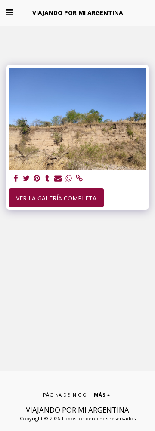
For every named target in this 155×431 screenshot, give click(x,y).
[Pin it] (37, 178)
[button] (9, 12)
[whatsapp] (69, 178)
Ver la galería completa (56, 198)
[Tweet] (27, 178)
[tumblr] (48, 178)
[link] (79, 178)
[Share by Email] (58, 178)
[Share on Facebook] (16, 178)
